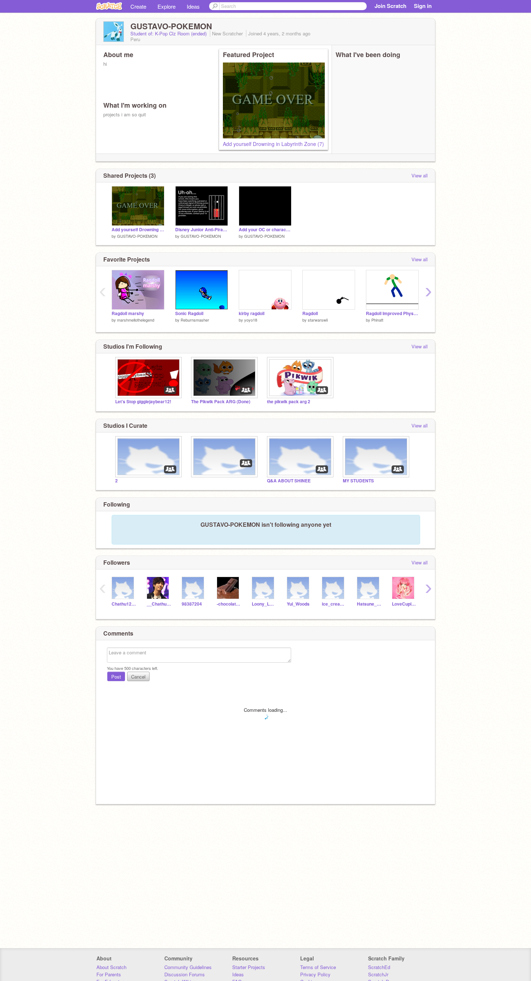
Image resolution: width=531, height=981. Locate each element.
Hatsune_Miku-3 (369, 604)
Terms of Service (318, 967)
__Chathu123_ (159, 604)
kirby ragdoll (251, 313)
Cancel (138, 676)
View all (419, 175)
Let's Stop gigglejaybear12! (143, 402)
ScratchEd (379, 967)
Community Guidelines (188, 967)
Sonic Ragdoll (189, 313)
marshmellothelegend (135, 320)
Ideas (193, 6)
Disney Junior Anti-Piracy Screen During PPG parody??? (201, 230)
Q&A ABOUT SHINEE (289, 481)
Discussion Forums (184, 974)
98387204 (192, 604)
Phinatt (377, 320)
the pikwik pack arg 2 (288, 402)
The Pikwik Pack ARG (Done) (220, 402)
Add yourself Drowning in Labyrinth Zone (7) (273, 143)
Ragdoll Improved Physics (392, 313)
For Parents (108, 974)
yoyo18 (250, 320)
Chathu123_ (124, 604)
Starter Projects (248, 967)
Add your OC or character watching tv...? (265, 230)
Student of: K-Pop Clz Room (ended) (169, 33)
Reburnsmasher (195, 320)
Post (116, 676)
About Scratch (111, 967)
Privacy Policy (315, 974)
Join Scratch (390, 6)
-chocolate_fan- (229, 604)
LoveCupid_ (404, 604)
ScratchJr (378, 974)
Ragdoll (310, 313)
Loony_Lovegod (264, 604)
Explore (166, 6)
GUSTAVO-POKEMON (137, 236)
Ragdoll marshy (128, 313)
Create (138, 6)
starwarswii (318, 320)
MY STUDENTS (358, 481)
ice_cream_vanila (334, 604)
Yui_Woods (298, 604)
